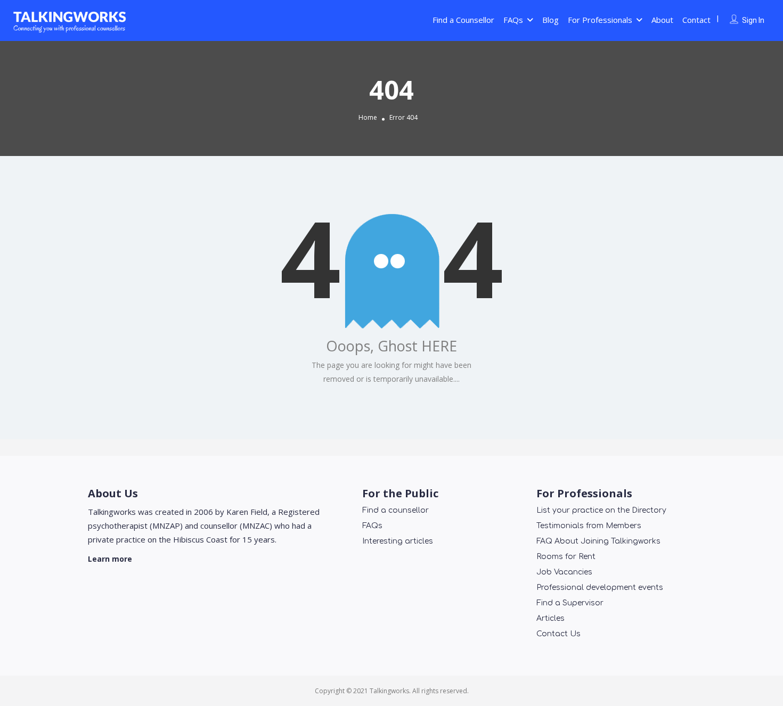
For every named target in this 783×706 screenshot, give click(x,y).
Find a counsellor (395, 510)
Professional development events (599, 588)
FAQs (513, 19)
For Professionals (600, 19)
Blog (550, 19)
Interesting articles (397, 541)
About (662, 19)
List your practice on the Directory (601, 510)
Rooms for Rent (566, 557)
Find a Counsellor (463, 19)
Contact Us (558, 634)
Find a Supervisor (569, 603)
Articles (550, 618)
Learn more (110, 559)
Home (367, 117)
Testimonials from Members (588, 526)
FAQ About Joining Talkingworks (598, 541)
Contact (696, 19)
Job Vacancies (564, 572)
